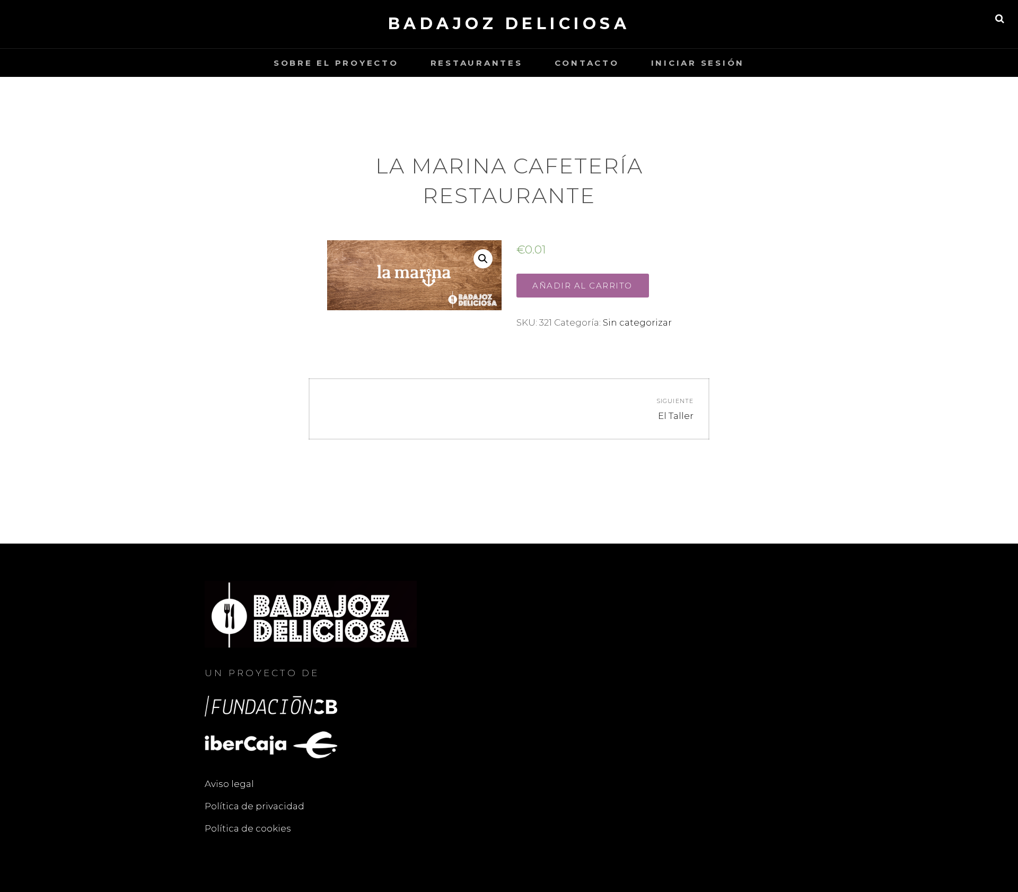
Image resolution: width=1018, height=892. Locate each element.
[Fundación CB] (271, 705)
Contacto (587, 63)
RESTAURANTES (477, 63)
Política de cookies (248, 828)
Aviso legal (229, 784)
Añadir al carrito (582, 286)
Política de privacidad (254, 806)
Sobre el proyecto (336, 63)
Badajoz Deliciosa (509, 23)
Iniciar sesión (698, 63)
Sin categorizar (637, 322)
